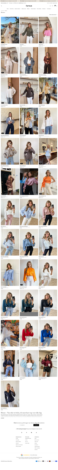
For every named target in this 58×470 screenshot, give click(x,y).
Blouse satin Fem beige (4, 74)
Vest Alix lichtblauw (22, 377)
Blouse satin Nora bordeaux (43, 377)
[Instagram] (22, 432)
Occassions (36, 444)
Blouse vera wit (3, 347)
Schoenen (43, 8)
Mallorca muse (24, 8)
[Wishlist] (52, 6)
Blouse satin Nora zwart (42, 317)
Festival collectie (33, 8)
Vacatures (17, 443)
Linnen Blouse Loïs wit (4, 44)
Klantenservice (18, 436)
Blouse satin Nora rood (23, 347)
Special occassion (17, 8)
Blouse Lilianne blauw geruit (5, 135)
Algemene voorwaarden (19, 444)
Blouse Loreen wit (41, 135)
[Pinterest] (26, 432)
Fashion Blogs (27, 443)
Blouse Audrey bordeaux (42, 74)
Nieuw (8, 8)
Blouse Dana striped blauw (4, 256)
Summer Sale (12, 8)
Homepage (2, 10)
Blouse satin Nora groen (23, 317)
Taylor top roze (41, 44)
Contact (17, 438)
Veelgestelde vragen (28, 438)
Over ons (26, 441)
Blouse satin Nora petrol (4, 317)
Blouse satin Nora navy (4, 377)
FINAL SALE (36, 441)
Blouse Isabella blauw (23, 135)
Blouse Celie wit (41, 165)
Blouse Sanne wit (3, 226)
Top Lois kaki (21, 44)
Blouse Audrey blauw (23, 74)
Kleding (28, 8)
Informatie (27, 436)
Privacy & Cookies (18, 446)
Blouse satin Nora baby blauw (24, 256)
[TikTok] (36, 432)
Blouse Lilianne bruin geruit (5, 165)
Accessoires (48, 8)
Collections (37, 436)
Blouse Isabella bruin (23, 165)
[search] (1, 5)
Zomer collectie (39, 8)
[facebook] (31, 432)
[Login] (50, 6)
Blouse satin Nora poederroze (43, 226)
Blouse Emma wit (41, 256)
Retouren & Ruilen (18, 441)
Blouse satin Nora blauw (42, 347)
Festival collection (37, 446)
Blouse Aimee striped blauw (24, 226)
